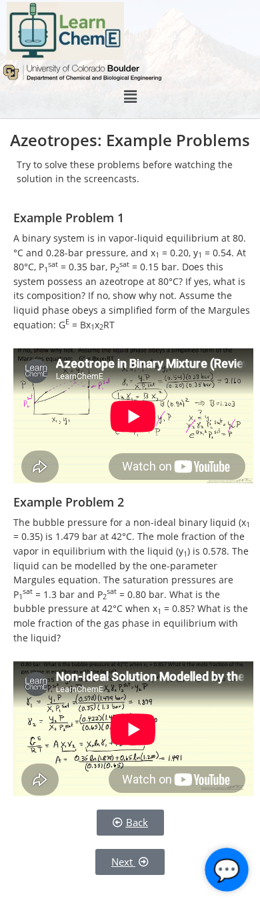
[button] (130, 96)
